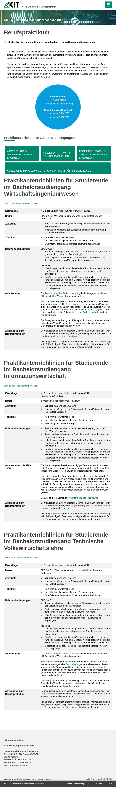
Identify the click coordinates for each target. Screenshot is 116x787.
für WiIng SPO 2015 (59, 117)
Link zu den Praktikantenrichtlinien (20, 203)
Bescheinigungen (74, 664)
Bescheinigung (73, 304)
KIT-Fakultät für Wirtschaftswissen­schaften (39, 7)
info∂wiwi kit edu (18, 765)
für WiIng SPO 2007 (59, 113)
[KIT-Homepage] (11, 4)
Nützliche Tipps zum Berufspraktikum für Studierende (49, 170)
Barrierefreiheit (102, 784)
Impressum (78, 784)
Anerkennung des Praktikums (59, 293)
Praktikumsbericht (92, 312)
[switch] (96, 4)
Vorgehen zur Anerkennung (59, 103)
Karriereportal (59, 99)
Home (69, 784)
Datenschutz (89, 784)
